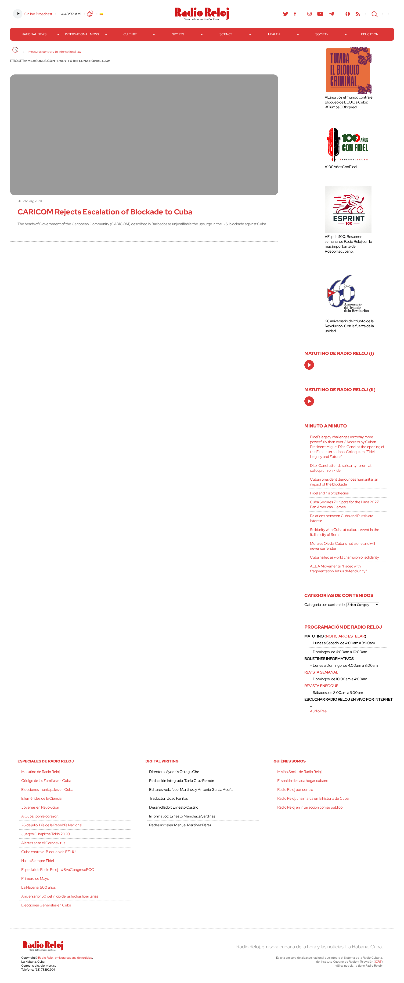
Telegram (331, 14)
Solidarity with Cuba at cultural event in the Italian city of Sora (344, 532)
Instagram (309, 14)
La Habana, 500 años (38, 887)
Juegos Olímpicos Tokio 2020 (45, 834)
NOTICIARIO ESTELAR (345, 636)
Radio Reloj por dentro (295, 789)
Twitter (285, 14)
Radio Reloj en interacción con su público (310, 807)
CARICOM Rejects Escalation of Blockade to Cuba (105, 212)
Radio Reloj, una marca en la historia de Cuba (313, 798)
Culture (130, 34)
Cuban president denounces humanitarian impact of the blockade (344, 482)
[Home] (15, 50)
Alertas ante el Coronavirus (43, 842)
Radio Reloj (202, 14)
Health (274, 34)
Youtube (320, 14)
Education (370, 34)
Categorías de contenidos (325, 604)
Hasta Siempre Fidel (37, 860)
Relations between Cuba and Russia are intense (341, 518)
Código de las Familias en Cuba (46, 780)
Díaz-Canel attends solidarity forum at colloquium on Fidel (341, 468)
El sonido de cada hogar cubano (302, 780)
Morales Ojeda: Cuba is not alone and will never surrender (342, 546)
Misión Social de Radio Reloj (299, 771)
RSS (358, 14)
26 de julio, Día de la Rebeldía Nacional (51, 825)
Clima (90, 13)
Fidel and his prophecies (329, 493)
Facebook (295, 14)
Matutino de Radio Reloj (40, 771)
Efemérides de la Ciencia (41, 798)
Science (226, 34)
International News (82, 34)
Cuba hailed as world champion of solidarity (344, 557)
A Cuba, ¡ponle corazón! (40, 816)
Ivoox (348, 14)
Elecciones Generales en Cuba (46, 905)
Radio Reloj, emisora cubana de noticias (65, 958)
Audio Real (318, 711)
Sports (178, 34)
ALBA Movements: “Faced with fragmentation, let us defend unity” (338, 569)
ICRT (378, 962)
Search (374, 14)
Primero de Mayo (35, 878)
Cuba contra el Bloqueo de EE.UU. (48, 851)
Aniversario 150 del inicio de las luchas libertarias (59, 896)
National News (34, 34)
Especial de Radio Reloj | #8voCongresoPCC (57, 869)
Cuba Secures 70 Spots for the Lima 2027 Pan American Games (344, 504)
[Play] (309, 365)
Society (321, 34)
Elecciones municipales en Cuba (47, 789)
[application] (309, 365)
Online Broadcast (38, 13)
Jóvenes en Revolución (40, 807)
